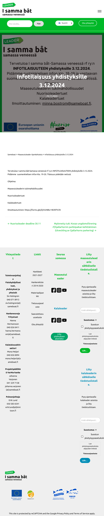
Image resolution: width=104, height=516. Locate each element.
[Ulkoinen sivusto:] (54, 290)
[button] (39, 23)
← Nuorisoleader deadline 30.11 (24, 223)
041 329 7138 (13, 383)
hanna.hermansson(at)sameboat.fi (13, 334)
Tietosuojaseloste (90, 344)
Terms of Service (81, 513)
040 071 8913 (13, 300)
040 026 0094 (13, 355)
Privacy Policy (63, 513)
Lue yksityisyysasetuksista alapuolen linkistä (90, 339)
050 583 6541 (13, 404)
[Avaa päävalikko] (99, 11)
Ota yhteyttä (37, 324)
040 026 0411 (13, 327)
